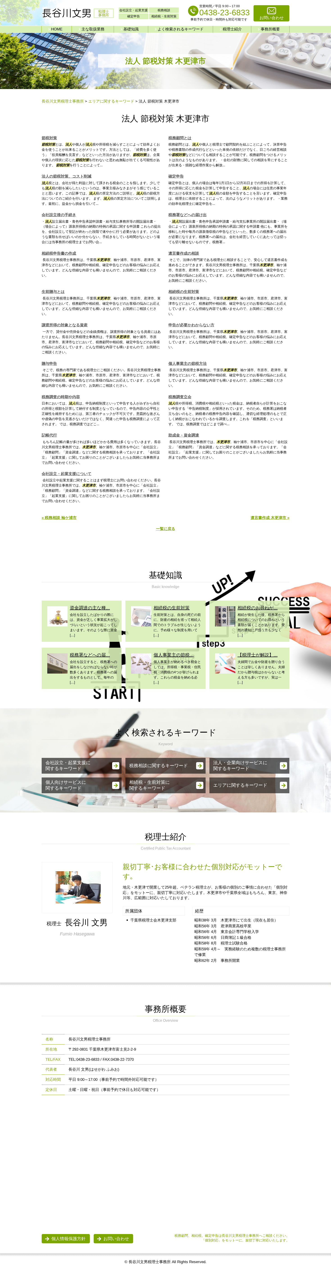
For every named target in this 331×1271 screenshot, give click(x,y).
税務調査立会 (179, 397)
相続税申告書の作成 (59, 253)
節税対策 (49, 138)
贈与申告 (49, 363)
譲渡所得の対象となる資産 (65, 325)
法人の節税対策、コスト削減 (66, 176)
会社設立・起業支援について (66, 474)
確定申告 (176, 176)
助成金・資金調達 (183, 435)
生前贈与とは (53, 292)
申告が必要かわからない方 (191, 325)
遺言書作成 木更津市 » (270, 518)
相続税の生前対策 (183, 292)
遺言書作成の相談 (183, 253)
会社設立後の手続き (59, 215)
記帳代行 (49, 435)
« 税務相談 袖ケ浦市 (59, 518)
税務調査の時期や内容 (61, 397)
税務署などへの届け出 (187, 215)
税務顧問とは (179, 138)
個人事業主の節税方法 (187, 363)
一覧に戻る (165, 529)
